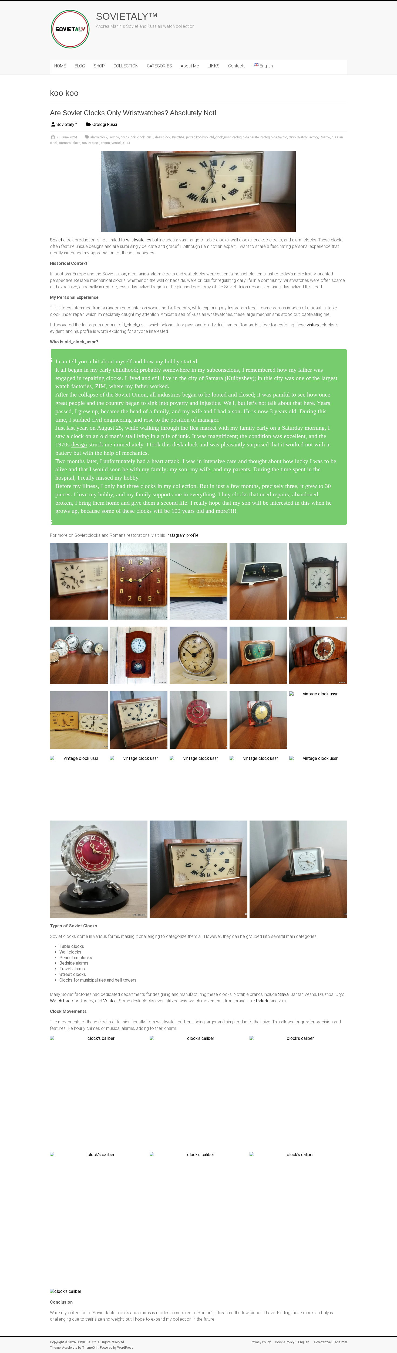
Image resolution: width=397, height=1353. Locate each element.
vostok (117, 143)
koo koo (202, 137)
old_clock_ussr (220, 137)
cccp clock (128, 137)
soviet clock (90, 143)
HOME (60, 66)
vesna (105, 143)
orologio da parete (245, 137)
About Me (190, 66)
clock (141, 137)
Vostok (110, 1000)
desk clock (162, 137)
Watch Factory (64, 1000)
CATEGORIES (159, 66)
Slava (283, 994)
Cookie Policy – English (292, 1342)
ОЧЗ (126, 143)
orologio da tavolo (273, 137)
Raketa (263, 1000)
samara (65, 143)
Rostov (325, 137)
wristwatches (138, 239)
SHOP (99, 66)
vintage (314, 324)
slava (76, 143)
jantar (190, 137)
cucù (149, 137)
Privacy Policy (261, 1342)
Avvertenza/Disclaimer (330, 1342)
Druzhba (178, 137)
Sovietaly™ (66, 124)
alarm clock (98, 137)
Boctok (114, 137)
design (79, 444)
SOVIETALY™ (127, 16)
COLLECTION (125, 66)
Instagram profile (182, 535)
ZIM (100, 386)
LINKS (214, 66)
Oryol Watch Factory (303, 137)
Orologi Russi (104, 124)
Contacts (236, 66)
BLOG (80, 66)
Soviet (56, 239)
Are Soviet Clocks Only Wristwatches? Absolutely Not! (133, 113)
